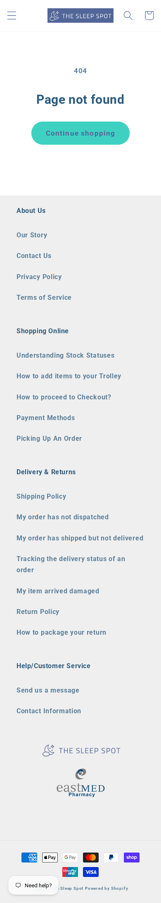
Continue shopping (81, 133)
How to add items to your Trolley (69, 376)
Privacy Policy (39, 277)
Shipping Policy (41, 496)
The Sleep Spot (67, 888)
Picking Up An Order (49, 438)
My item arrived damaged (58, 591)
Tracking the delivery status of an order (71, 564)
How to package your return (62, 632)
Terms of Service (44, 297)
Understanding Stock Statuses (65, 355)
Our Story (32, 235)
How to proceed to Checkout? (64, 397)
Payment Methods (46, 418)
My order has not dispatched (63, 517)
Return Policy (38, 612)
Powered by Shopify (106, 888)
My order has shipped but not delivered (80, 538)
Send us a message (48, 690)
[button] (11, 15)
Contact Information (49, 711)
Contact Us (34, 256)
